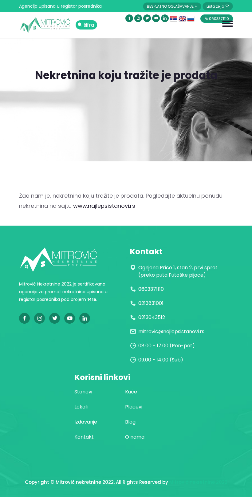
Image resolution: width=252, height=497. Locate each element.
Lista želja (216, 6)
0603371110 (151, 289)
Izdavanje (85, 421)
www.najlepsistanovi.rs (104, 206)
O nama (134, 436)
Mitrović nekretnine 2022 (198, 482)
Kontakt (84, 436)
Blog (130, 421)
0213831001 (150, 303)
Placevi (133, 406)
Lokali (81, 406)
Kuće (131, 391)
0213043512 (151, 317)
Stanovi (83, 391)
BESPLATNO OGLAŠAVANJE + (172, 6)
